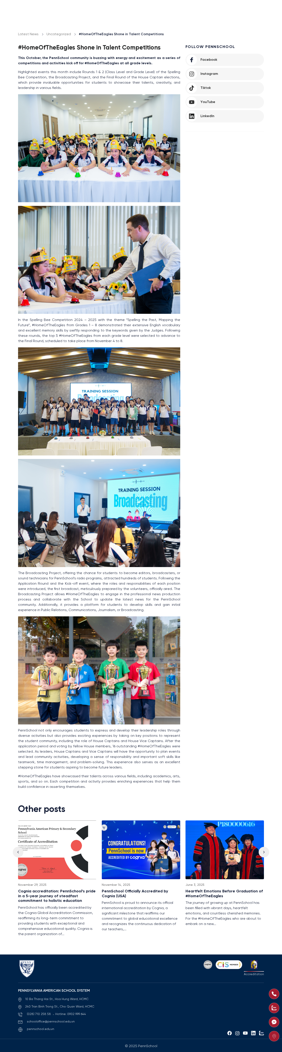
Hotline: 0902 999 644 (70, 1014)
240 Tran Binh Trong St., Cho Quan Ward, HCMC (59, 1006)
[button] (264, 852)
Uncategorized (58, 34)
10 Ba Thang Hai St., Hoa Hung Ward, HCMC (57, 999)
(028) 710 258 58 (39, 1014)
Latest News (28, 34)
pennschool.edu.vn (40, 1029)
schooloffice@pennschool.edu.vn (51, 1021)
